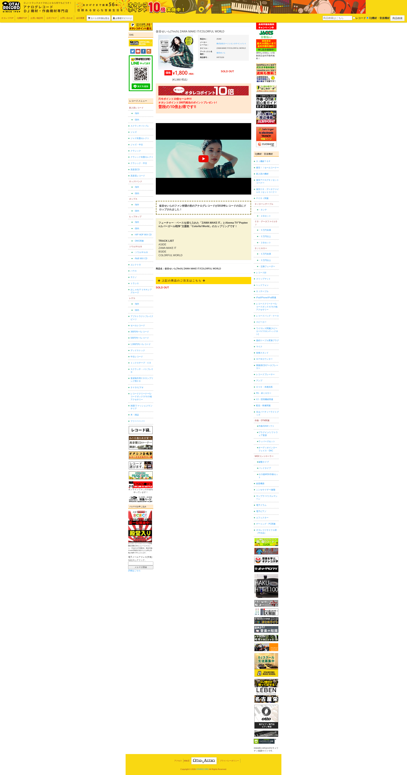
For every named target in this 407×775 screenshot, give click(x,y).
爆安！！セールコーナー (267, 167)
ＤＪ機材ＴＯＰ (263, 161)
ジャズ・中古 (137, 144)
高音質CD (135, 169)
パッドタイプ (265, 468)
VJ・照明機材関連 (264, 399)
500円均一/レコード (140, 338)
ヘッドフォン (262, 285)
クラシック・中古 (139, 163)
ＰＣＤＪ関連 (262, 198)
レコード (360, 18)
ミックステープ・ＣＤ (141, 363)
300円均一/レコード (140, 331)
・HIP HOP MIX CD (142, 234)
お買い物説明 (37, 18)
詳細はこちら (134, 570)
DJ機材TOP (22, 18)
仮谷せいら (221, 53)
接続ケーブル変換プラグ (267, 340)
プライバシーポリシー (229, 761)
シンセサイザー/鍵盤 (265, 490)
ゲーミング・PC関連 (266, 524)
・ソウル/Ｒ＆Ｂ (140, 252)
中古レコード (137, 356)
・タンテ (263, 210)
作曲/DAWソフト (266, 426)
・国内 (136, 119)
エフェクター (262, 517)
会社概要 (80, 18)
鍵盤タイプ (264, 462)
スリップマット (263, 279)
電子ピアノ (261, 511)
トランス (135, 283)
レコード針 (261, 272)
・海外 (136, 113)
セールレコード (138, 325)
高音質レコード (138, 176)
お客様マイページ (123, 18)
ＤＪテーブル (262, 291)
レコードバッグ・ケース (267, 316)
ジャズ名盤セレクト (140, 138)
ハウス (134, 271)
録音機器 (260, 483)
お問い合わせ (66, 18)
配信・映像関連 (263, 405)
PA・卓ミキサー (263, 393)
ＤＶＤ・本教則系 (264, 387)
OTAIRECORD (202, 769)
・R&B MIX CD (140, 258)
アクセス (178, 761)
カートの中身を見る (99, 18)
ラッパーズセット (267, 441)
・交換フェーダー (267, 266)
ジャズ (134, 132)
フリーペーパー (138, 421)
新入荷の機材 (262, 174)
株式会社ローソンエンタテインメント (231, 43)
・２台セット (265, 216)
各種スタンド (262, 353)
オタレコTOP (7, 18)
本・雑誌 (135, 415)
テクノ (134, 277)
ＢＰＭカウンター (264, 359)
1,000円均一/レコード (141, 344)
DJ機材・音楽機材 (379, 18)
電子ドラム (261, 505)
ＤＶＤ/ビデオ (137, 387)
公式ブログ (51, 18)
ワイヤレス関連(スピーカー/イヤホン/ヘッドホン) (267, 331)
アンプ (259, 380)
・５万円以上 (265, 236)
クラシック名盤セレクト (142, 157)
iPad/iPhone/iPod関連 (266, 297)
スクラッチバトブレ (140, 126)
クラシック (136, 151)
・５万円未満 (265, 230)
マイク (259, 346)
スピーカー (261, 322)
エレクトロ (136, 264)
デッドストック (138, 350)
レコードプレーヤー (265, 374)
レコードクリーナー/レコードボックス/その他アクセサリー (141, 396)
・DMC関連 (138, 241)
